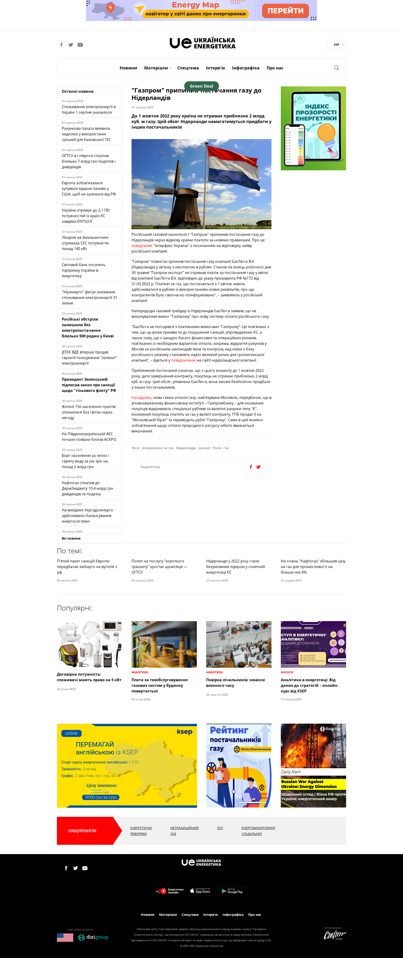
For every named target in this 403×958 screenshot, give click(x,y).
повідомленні (183, 360)
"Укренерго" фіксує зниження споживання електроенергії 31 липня (89, 297)
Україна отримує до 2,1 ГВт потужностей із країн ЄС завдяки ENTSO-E (86, 216)
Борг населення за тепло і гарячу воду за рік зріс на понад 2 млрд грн (85, 461)
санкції (204, 448)
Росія (216, 448)
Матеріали (156, 68)
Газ (226, 448)
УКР (336, 45)
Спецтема (188, 68)
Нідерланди (186, 448)
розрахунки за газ (158, 448)
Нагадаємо (141, 397)
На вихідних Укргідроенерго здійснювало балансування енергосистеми (87, 515)
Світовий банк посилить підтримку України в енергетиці (83, 270)
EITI (220, 828)
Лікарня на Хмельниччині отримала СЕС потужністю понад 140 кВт (85, 243)
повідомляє (142, 245)
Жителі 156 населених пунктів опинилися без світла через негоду (88, 412)
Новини (128, 68)
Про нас (275, 68)
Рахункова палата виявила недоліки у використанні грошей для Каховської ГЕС (86, 134)
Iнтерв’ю (215, 68)
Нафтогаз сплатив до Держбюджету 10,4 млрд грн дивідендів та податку (87, 488)
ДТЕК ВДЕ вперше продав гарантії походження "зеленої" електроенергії (89, 357)
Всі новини (71, 538)
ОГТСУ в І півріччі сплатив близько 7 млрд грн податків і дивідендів (88, 161)
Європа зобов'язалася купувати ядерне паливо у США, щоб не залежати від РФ (89, 188)
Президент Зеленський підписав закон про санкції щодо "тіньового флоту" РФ (89, 385)
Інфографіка (246, 68)
